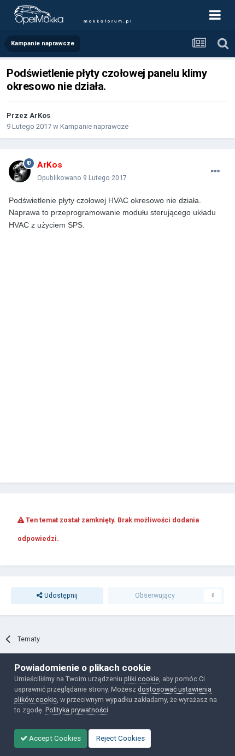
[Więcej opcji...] (215, 171)
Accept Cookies (54, 738)
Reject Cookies (120, 738)
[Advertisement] (117, 348)
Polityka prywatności (76, 710)
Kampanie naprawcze (94, 126)
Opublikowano (82, 178)
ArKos (40, 115)
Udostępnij (60, 595)
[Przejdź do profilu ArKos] (20, 171)
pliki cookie (141, 679)
